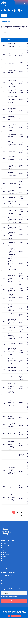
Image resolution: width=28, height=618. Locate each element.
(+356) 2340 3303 (8, 580)
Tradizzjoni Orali (6, 545)
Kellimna (5, 561)
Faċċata (4, 543)
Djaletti (4, 550)
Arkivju (4, 556)
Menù (25, 3)
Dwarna (4, 558)
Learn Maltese (6, 563)
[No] (26, 613)
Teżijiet (4, 552)
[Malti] (4, 3)
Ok (9, 616)
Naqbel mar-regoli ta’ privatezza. (10, 596)
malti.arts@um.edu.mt (8, 583)
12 (21, 515)
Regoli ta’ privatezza (16, 616)
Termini (4, 548)
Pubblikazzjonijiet (7, 554)
